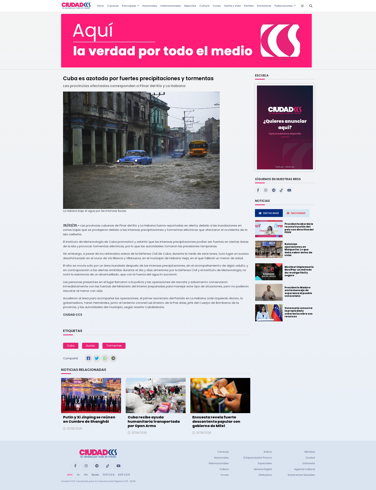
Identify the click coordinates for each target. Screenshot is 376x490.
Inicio (100, 6)
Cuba (70, 346)
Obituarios (265, 475)
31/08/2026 (74, 429)
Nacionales (149, 6)
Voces (217, 6)
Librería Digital (263, 469)
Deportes (190, 6)
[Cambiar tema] (302, 6)
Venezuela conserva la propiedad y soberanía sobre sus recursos (299, 312)
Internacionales (170, 6)
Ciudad (310, 457)
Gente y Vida (232, 6)
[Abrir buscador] (311, 6)
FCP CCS (108, 475)
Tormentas (114, 346)
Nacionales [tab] (298, 213)
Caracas (112, 6)
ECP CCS (124, 475)
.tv (78, 475)
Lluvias (90, 346)
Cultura (204, 6)
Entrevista (309, 463)
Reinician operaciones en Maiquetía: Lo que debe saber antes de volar (298, 249)
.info (69, 475)
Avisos (268, 452)
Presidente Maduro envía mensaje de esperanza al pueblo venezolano (298, 292)
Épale (95, 475)
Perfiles (249, 6)
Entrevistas (264, 6)
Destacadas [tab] (271, 213)
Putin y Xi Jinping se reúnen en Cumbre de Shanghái (89, 419)
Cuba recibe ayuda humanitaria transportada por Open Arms (154, 421)
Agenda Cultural (304, 469)
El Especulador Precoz (257, 457)
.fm (85, 475)
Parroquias (129, 6)
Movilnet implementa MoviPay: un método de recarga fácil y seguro (299, 271)
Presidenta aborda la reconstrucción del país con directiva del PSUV (299, 228)
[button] (285, 127)
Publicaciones (284, 6)
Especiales (265, 463)
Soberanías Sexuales (301, 475)
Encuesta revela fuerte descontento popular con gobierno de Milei (216, 421)
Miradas (310, 452)
